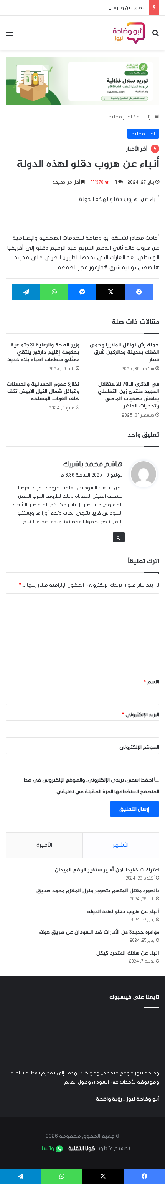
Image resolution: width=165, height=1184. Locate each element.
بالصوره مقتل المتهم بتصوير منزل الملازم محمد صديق (97, 890)
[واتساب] (54, 292)
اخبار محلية (120, 117)
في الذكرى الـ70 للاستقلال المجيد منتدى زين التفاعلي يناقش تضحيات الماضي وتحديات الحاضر (128, 395)
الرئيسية (146, 117)
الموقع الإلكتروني (139, 747)
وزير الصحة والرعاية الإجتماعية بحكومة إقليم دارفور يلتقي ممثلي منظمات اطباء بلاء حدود (43, 352)
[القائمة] (9, 35)
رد (119, 537)
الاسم (151, 682)
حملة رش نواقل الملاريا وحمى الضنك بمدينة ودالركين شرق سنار (124, 352)
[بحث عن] (155, 35)
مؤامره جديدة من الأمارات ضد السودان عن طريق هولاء (99, 932)
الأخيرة (44, 845)
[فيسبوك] (139, 292)
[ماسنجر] (82, 292)
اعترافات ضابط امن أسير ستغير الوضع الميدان (107, 870)
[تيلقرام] (26, 292)
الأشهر (121, 845)
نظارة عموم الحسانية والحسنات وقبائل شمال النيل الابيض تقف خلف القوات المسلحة (43, 391)
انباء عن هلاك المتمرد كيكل (127, 953)
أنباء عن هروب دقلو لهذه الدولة (123, 911)
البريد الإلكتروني (140, 714)
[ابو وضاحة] (129, 32)
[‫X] (110, 292)
